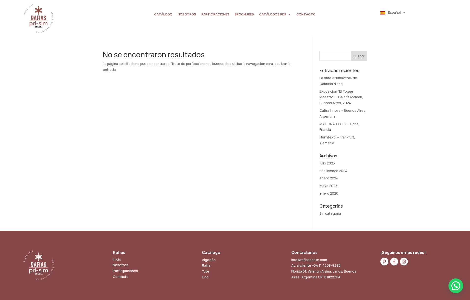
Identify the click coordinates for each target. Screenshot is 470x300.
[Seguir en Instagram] (404, 261)
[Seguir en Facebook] (394, 261)
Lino (205, 277)
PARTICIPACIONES (215, 14)
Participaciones (125, 270)
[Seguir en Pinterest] (384, 261)
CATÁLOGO (163, 14)
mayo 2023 (328, 185)
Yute (205, 271)
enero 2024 (328, 178)
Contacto (121, 276)
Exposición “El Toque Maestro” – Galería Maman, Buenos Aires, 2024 (341, 97)
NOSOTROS (187, 14)
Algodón (209, 259)
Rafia (206, 265)
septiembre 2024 (333, 170)
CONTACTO (306, 14)
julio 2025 (327, 163)
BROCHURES (244, 14)
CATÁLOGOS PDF (272, 14)
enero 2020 (328, 193)
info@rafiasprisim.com (309, 259)
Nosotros (120, 264)
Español (394, 13)
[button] (455, 285)
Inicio (117, 259)
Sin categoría (330, 213)
